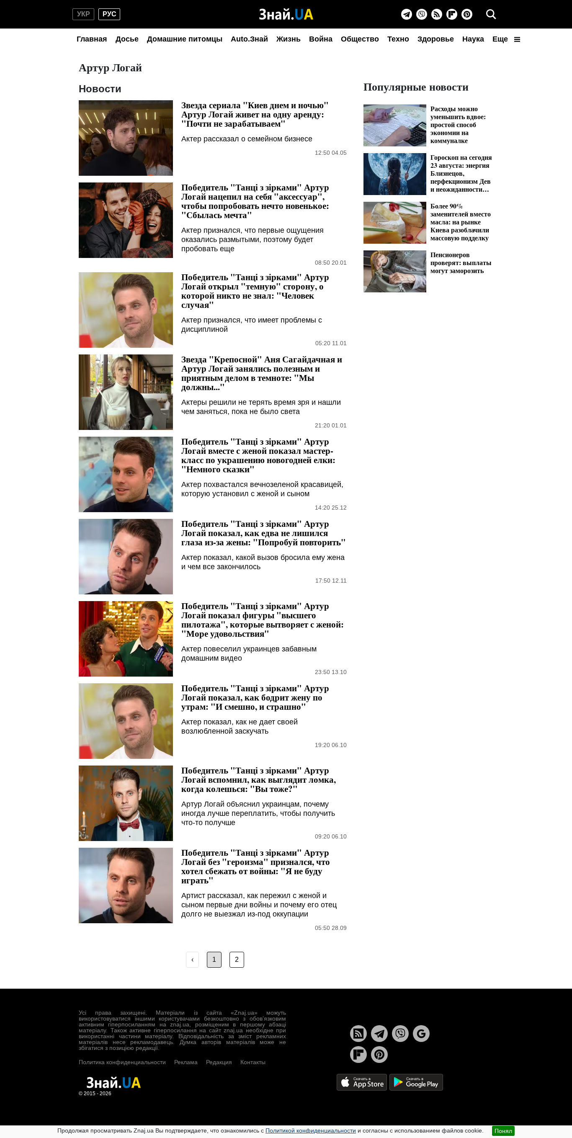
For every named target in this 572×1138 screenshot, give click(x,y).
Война (320, 39)
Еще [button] (501, 39)
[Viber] (421, 14)
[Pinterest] (466, 14)
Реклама (186, 1062)
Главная (92, 39)
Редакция (219, 1062)
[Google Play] (416, 1081)
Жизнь (288, 39)
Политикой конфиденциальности (310, 1130)
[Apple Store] (362, 1081)
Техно (398, 39)
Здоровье (435, 39)
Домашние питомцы (184, 39)
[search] (491, 14)
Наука (473, 39)
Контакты (252, 1062)
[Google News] (421, 1033)
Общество (360, 39)
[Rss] (436, 14)
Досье (127, 39)
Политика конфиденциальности (122, 1062)
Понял (503, 1131)
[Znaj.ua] (286, 14)
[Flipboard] (451, 14)
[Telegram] (406, 14)
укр (83, 14)
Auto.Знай (249, 39)
